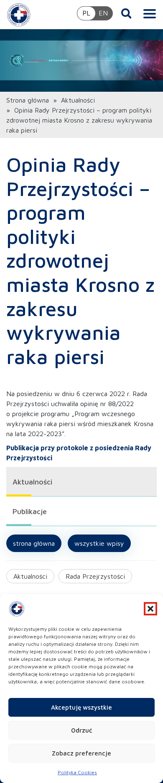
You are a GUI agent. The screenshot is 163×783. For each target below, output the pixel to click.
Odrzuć (81, 730)
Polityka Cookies (77, 772)
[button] (150, 609)
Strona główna (27, 100)
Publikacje (30, 511)
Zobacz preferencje (81, 753)
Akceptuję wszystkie (81, 707)
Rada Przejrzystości (95, 576)
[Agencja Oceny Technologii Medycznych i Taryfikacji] (18, 14)
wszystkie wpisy (99, 543)
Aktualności (78, 100)
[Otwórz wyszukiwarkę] (126, 13)
